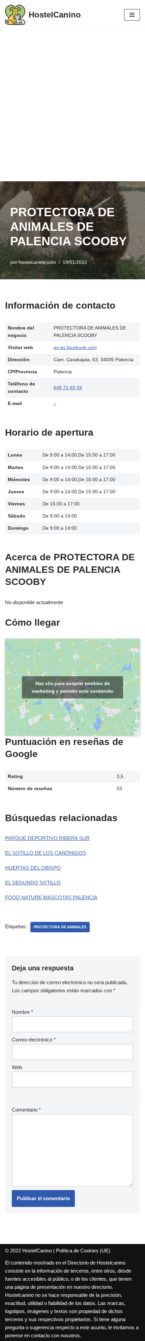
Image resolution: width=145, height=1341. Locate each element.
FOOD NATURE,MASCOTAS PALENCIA (51, 897)
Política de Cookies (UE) (83, 1250)
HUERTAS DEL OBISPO (33, 868)
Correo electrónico (34, 1039)
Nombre (22, 1012)
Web (17, 1067)
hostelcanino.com (37, 262)
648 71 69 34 (68, 387)
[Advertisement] (72, 105)
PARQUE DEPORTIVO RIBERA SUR (47, 838)
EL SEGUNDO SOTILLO (33, 882)
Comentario (26, 1110)
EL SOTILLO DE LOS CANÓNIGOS (45, 853)
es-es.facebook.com (75, 347)
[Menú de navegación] (132, 15)
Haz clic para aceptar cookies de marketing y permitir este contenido (73, 687)
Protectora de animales (60, 927)
